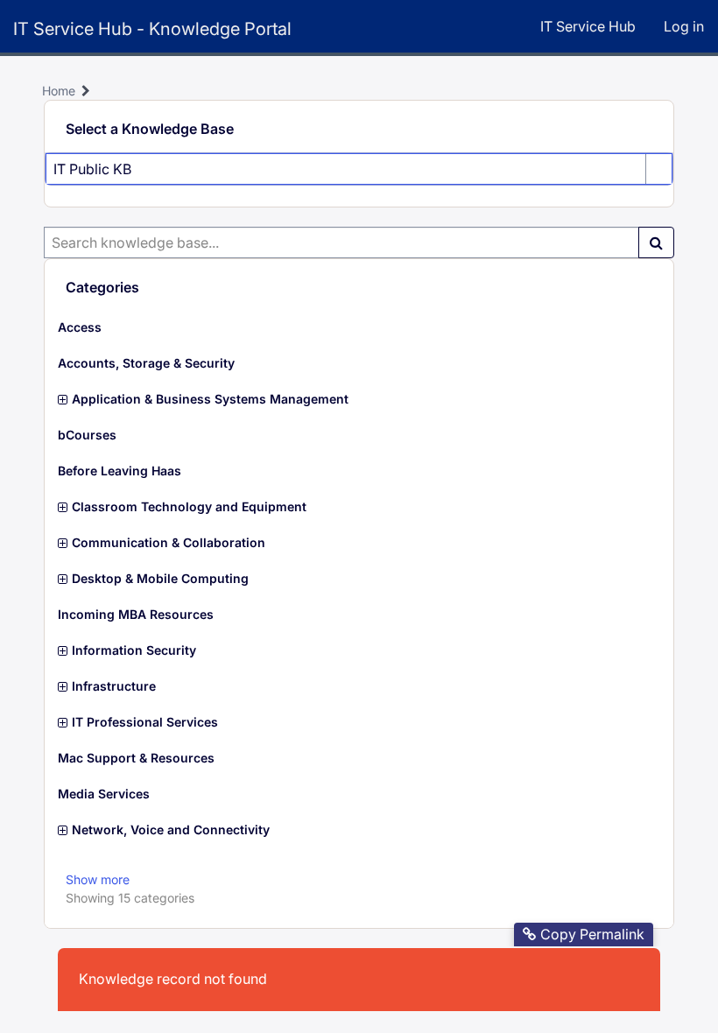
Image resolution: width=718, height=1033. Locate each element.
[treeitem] (359, 327)
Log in (684, 26)
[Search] (656, 242)
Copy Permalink (592, 934)
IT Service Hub (588, 26)
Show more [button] (98, 879)
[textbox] (341, 242)
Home (58, 90)
